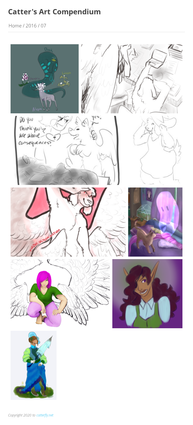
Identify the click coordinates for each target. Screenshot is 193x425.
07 (43, 25)
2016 (31, 25)
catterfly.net (44, 415)
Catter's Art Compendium (54, 11)
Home (15, 25)
